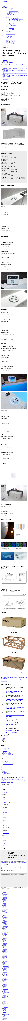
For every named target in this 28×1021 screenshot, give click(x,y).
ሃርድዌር (7, 26)
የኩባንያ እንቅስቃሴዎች (10, 34)
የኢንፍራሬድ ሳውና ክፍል (11, 14)
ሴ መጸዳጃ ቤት (10, 782)
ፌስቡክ (4, 822)
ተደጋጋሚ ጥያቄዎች (10, 42)
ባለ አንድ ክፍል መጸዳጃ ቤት (14, 18)
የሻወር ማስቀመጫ (9, 15)
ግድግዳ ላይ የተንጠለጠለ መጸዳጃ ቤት (16, 19)
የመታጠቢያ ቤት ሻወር (14, 779)
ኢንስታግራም (6, 833)
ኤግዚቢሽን (8, 32)
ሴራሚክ (7, 17)
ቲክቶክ (4, 843)
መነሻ (4, 6)
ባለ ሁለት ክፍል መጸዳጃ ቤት (14, 20)
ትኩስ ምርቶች (24, 777)
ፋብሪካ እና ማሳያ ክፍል (10, 41)
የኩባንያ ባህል (8, 38)
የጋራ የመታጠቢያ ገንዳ (13, 11)
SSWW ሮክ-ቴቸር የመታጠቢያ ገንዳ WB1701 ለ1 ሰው (15, 707)
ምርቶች (5, 7)
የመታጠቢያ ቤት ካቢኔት (11, 25)
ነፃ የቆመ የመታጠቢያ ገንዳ (14, 12)
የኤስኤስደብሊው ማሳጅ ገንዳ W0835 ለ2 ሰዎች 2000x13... (15, 731)
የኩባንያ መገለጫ (9, 37)
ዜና (4, 30)
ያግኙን (4, 45)
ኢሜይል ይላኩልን (4, 101)
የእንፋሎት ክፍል (9, 13)
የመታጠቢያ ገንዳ (9, 8)
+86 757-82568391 (7, 802)
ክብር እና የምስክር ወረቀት (11, 40)
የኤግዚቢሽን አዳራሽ (10, 43)
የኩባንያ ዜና (8, 31)
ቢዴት (10, 24)
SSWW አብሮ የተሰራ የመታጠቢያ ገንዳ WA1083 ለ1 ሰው (14, 692)
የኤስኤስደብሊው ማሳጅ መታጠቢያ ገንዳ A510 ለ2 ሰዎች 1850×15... (14, 699)
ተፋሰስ (10, 22)
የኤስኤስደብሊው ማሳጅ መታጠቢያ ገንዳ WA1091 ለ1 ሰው (14, 723)
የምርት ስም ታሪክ (9, 36)
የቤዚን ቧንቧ (11, 28)
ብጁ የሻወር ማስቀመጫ (5, 779)
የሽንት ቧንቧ (11, 23)
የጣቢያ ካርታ (3, 778)
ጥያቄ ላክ (5, 792)
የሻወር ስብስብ (11, 29)
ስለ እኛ (4, 35)
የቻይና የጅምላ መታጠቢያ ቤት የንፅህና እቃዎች (15, 780)
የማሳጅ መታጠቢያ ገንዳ (13, 9)
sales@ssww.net (6, 812)
